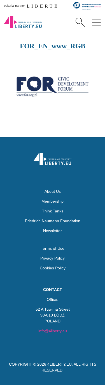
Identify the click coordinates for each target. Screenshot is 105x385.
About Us (53, 191)
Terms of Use (52, 248)
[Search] (80, 22)
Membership (52, 201)
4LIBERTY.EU (59, 364)
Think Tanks (52, 211)
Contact (52, 289)
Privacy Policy (52, 258)
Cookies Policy (53, 268)
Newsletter (52, 230)
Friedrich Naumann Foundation (52, 221)
